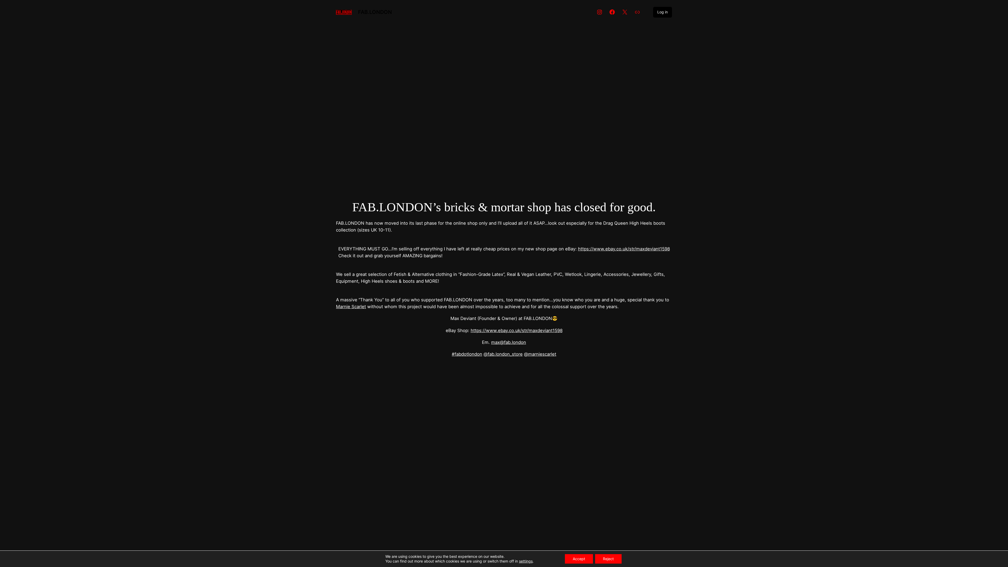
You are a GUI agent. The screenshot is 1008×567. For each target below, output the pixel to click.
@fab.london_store (503, 354)
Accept (579, 558)
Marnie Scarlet (351, 306)
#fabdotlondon (467, 354)
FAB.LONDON (375, 12)
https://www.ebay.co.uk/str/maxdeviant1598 (624, 248)
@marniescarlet (540, 354)
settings (526, 561)
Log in (662, 12)
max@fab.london (508, 342)
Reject (608, 558)
